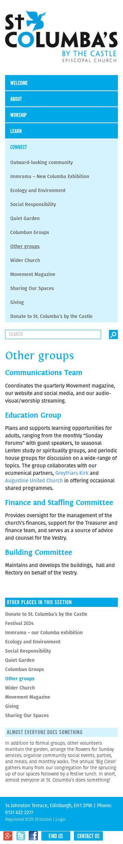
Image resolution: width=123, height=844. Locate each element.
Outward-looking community (41, 162)
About (16, 99)
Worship (18, 115)
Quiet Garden (25, 218)
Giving (17, 302)
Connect (18, 147)
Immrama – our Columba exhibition (44, 632)
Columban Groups (29, 232)
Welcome (19, 83)
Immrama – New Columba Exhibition (49, 176)
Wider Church (25, 260)
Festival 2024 (19, 623)
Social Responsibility (33, 204)
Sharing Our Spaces (32, 288)
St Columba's (61, 41)
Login (61, 819)
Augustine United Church (34, 480)
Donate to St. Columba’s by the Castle (51, 316)
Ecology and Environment (38, 190)
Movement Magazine (32, 274)
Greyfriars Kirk (72, 473)
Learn (16, 131)
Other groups (25, 246)
